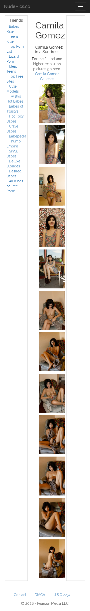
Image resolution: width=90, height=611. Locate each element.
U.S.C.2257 (62, 595)
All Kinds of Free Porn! (14, 186)
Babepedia (17, 136)
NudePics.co (17, 6)
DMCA (40, 595)
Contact (20, 595)
